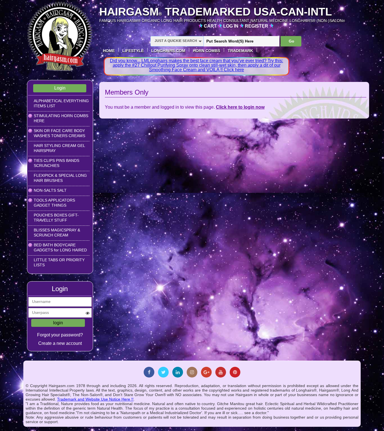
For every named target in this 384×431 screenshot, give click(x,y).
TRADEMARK (240, 50)
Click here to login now (240, 107)
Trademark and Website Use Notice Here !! (95, 399)
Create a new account (60, 343)
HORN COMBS (206, 50)
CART (211, 26)
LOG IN (231, 26)
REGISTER (257, 26)
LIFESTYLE (133, 50)
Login (59, 88)
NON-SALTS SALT (50, 190)
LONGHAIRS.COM (168, 50)
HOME (109, 50)
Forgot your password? (60, 334)
